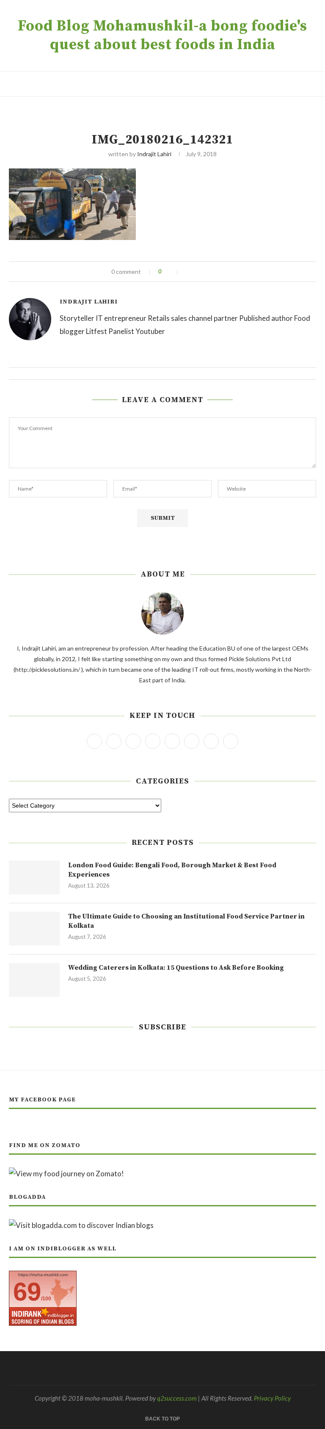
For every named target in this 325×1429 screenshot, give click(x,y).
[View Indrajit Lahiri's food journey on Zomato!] (66, 1173)
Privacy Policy (272, 1398)
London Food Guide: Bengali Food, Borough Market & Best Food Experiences (172, 870)
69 (27, 1291)
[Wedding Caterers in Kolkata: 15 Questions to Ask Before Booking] (34, 980)
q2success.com (177, 1398)
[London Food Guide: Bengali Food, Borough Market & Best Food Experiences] (34, 877)
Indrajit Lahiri (154, 153)
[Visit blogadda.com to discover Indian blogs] (81, 1225)
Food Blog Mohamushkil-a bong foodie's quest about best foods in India (162, 35)
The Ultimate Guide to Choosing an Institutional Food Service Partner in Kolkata (186, 921)
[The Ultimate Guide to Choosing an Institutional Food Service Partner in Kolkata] (34, 929)
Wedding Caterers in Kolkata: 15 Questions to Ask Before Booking (176, 967)
